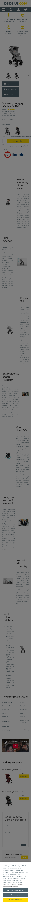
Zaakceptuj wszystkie (15, 899)
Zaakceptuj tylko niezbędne (15, 890)
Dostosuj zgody (15, 895)
